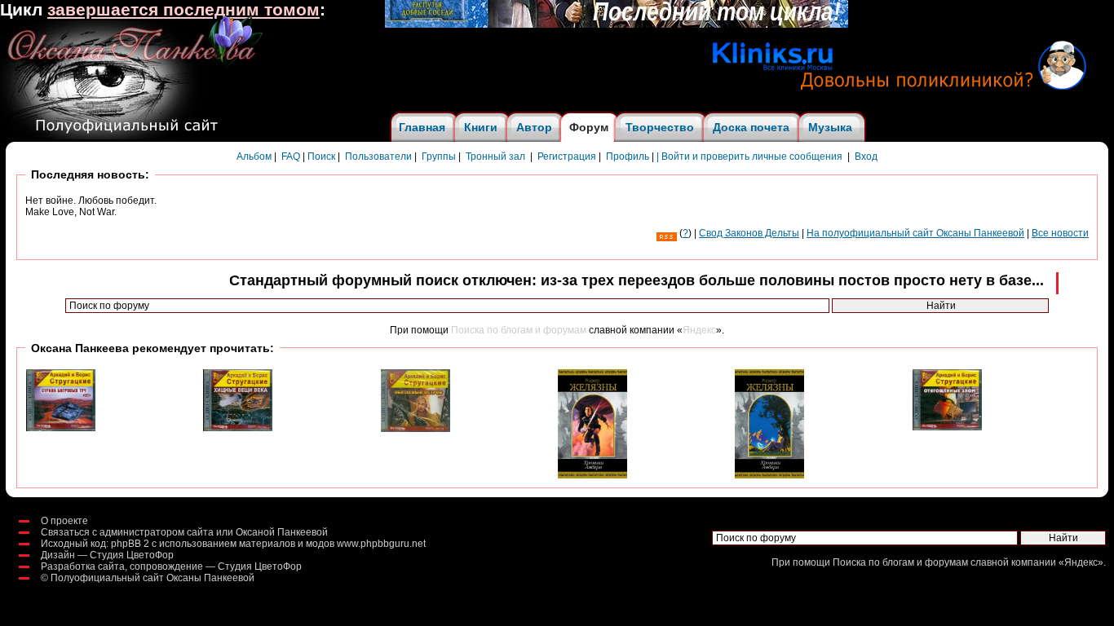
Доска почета (751, 127)
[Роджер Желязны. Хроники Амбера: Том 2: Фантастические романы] (769, 475)
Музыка (830, 127)
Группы (439, 156)
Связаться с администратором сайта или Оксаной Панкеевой (184, 532)
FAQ (290, 156)
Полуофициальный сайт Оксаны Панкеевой (152, 578)
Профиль (627, 156)
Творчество (660, 127)
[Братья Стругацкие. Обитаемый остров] (415, 428)
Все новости (1060, 233)
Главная (422, 127)
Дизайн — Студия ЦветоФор (107, 555)
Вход (866, 156)
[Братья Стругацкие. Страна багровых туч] (60, 428)
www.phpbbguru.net (381, 543)
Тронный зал (495, 156)
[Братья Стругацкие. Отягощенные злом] (947, 427)
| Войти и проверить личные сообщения (749, 156)
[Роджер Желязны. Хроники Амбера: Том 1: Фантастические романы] (592, 475)
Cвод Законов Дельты (749, 233)
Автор (534, 127)
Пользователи (378, 156)
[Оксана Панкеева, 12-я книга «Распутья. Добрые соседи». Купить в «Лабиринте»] (616, 24)
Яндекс (699, 330)
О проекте (64, 521)
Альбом (254, 156)
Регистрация (566, 156)
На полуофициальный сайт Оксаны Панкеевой (915, 233)
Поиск (321, 156)
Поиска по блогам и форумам (518, 330)
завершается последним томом (183, 10)
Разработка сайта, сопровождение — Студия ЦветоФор (171, 566)
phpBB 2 (130, 543)
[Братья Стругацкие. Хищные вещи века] (237, 428)
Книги (480, 127)
